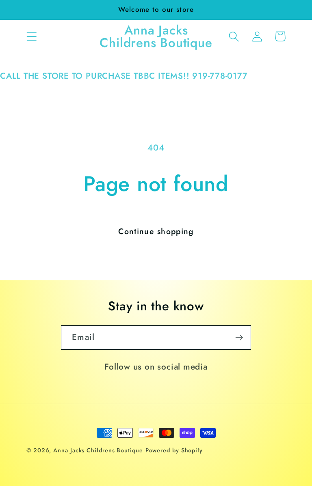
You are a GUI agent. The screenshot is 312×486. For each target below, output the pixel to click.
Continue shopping (155, 231)
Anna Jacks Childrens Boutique (98, 450)
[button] (31, 36)
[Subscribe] (239, 337)
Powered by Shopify (174, 450)
